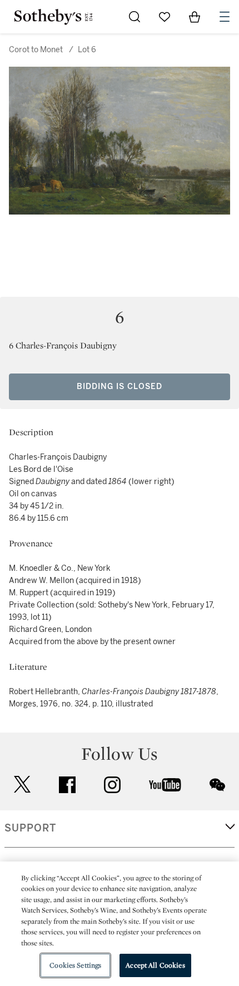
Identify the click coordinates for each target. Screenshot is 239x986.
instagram (112, 784)
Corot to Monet (36, 49)
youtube (165, 784)
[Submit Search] (134, 16)
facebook (67, 784)
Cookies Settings (75, 965)
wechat (217, 785)
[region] (119, 923)
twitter (22, 784)
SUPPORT (30, 828)
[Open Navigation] (224, 16)
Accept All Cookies (155, 965)
